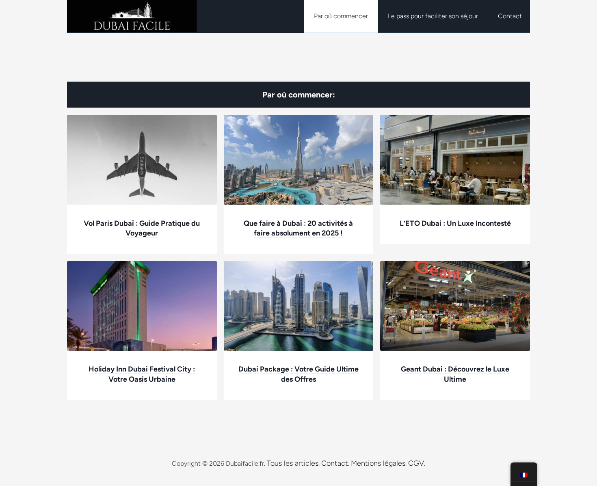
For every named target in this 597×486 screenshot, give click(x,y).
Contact (334, 463)
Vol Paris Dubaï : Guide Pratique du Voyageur (142, 228)
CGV (416, 463)
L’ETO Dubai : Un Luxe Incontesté (455, 223)
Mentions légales (378, 463)
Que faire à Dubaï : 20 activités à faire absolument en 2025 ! (298, 228)
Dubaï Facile (132, 16)
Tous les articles (292, 463)
